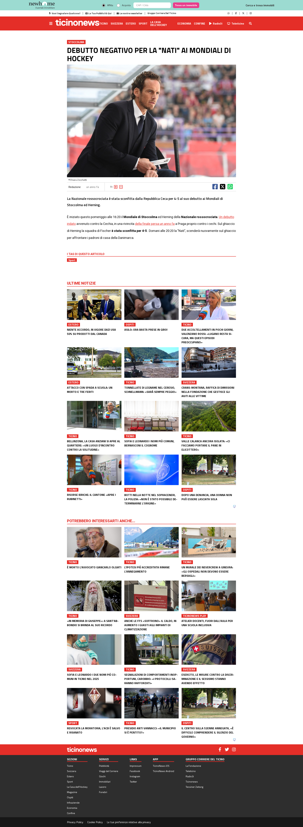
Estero (131, 23)
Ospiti (70, 797)
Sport (143, 23)
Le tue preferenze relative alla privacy (129, 822)
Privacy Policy (75, 822)
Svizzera (117, 23)
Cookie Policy (95, 822)
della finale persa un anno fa (155, 224)
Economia (184, 23)
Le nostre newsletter (131, 13)
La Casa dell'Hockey (158, 23)
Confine (199, 23)
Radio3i (217, 23)
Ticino (103, 23)
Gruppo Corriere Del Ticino (161, 13)
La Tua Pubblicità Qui (100, 13)
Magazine (72, 792)
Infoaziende (73, 802)
